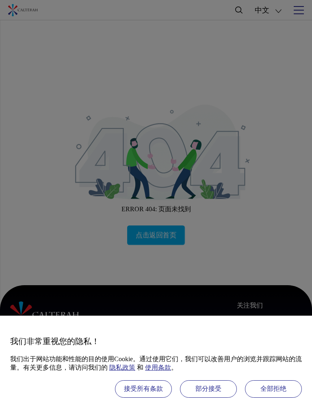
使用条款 (158, 367)
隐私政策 (122, 367)
